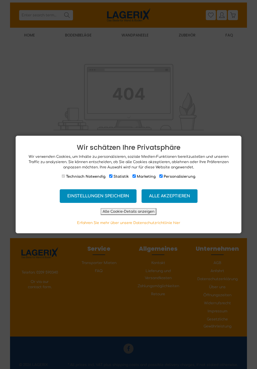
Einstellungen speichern (98, 196)
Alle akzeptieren (169, 196)
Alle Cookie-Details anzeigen (128, 211)
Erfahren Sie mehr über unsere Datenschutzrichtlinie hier (128, 223)
